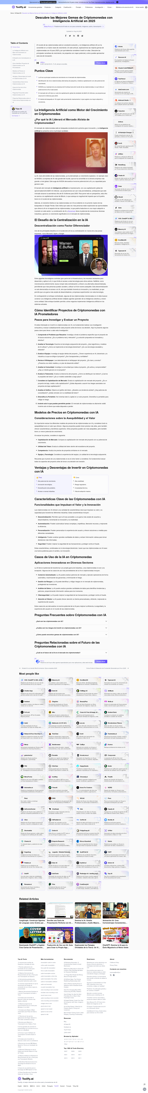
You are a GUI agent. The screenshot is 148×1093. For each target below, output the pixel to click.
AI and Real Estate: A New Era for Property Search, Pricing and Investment (73, 1008)
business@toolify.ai (115, 972)
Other (65, 1044)
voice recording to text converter (49, 990)
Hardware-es (67, 1027)
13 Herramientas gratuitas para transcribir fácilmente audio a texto (27, 980)
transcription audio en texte (48, 962)
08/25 (79, 1051)
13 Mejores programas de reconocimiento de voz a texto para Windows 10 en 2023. (27, 1005)
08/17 (79, 1054)
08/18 (72, 1054)
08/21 (65, 1054)
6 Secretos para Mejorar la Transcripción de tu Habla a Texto (27, 1023)
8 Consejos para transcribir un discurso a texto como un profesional (28, 1039)
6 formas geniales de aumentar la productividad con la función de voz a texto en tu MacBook (28, 1028)
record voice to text (46, 995)
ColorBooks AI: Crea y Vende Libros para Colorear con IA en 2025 (96, 1011)
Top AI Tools (67, 1030)
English (20, 1086)
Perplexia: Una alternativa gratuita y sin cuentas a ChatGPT (96, 989)
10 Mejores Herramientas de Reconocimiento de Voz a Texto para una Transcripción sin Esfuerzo (28, 974)
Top (145, 1089)
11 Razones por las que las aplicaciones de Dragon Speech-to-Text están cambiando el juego (27, 1017)
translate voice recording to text (49, 992)
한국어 (38, 1086)
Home (12, 13)
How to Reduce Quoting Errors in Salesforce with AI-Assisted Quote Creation (73, 985)
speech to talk (44, 1014)
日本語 (43, 1086)
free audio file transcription (48, 968)
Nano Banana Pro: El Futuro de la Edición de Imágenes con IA (96, 1003)
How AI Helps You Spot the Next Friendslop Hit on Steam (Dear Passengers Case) (72, 995)
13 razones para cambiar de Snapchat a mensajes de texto (26, 963)
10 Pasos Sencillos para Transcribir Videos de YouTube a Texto (27, 1073)
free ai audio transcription (48, 970)
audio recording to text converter (49, 998)
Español (56, 1086)
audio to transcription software (49, 981)
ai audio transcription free (48, 987)
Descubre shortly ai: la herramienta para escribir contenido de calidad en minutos (97, 978)
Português (50, 1086)
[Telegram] (114, 975)
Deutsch (62, 1086)
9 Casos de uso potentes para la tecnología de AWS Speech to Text (27, 1068)
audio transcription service (48, 973)
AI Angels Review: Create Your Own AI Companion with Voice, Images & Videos (73, 1002)
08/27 (65, 1051)
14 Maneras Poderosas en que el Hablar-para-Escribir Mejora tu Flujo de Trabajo (27, 1051)
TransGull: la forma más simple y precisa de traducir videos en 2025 (96, 998)
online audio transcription (47, 965)
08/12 (72, 1058)
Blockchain (71, 211)
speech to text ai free (46, 1011)
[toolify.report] (144, 1084)
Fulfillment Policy (114, 962)
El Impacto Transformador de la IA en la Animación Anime (96, 1007)
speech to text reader (46, 1009)
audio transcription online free (49, 976)
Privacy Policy (113, 965)
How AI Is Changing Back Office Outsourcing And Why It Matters (72, 990)
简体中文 (25, 1086)
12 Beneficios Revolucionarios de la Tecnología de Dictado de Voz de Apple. (27, 1063)
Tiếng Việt (75, 1086)
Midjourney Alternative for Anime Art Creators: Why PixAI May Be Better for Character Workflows (73, 970)
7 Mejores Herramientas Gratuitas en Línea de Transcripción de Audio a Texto (28, 993)
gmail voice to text (46, 1006)
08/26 (72, 1051)
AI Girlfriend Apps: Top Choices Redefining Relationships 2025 (72, 980)
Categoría (58, 7)
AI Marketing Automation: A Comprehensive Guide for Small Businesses (72, 964)
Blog (65, 1021)
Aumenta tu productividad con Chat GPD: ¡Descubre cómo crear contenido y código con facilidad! (96, 984)
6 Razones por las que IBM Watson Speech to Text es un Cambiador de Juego (27, 1045)
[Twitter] (111, 975)
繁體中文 (32, 1086)
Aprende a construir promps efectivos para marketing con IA (95, 994)
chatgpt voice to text (46, 1003)
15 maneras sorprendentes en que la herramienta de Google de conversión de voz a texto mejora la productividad (28, 986)
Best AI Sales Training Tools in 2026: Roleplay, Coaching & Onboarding (74, 1013)
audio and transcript (46, 984)
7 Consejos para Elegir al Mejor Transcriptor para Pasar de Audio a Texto (27, 1011)
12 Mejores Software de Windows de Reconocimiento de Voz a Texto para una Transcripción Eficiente (28, 1057)
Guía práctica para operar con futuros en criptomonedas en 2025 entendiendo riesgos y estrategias (96, 972)
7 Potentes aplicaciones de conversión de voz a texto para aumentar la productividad (26, 968)
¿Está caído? (67, 1032)
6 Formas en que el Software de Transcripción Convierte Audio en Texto (27, 1034)
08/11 (79, 1058)
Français (68, 1086)
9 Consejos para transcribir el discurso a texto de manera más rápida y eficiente (26, 999)
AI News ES (18, 13)
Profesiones (89, 7)
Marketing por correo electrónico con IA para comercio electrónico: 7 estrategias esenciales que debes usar (97, 965)
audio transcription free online (49, 979)
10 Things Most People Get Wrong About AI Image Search (73, 975)
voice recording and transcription (50, 1001)
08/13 (65, 1058)
